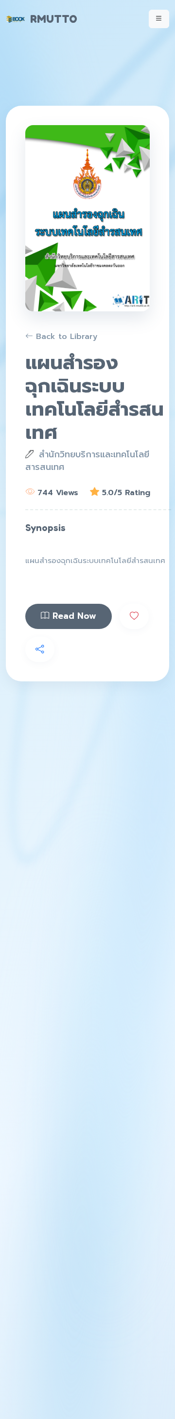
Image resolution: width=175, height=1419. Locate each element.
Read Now (73, 616)
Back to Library (65, 336)
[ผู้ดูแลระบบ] (160, 13)
